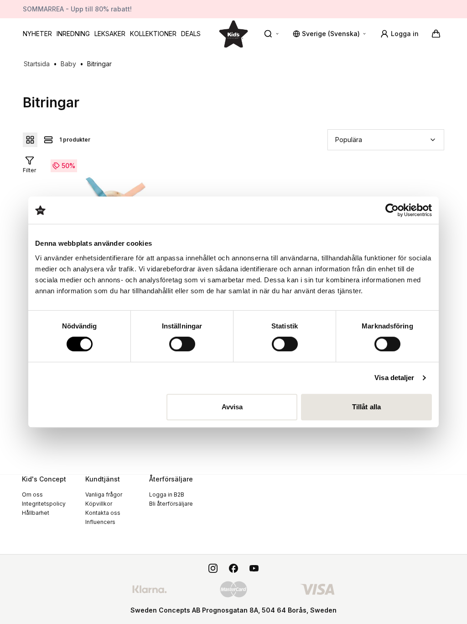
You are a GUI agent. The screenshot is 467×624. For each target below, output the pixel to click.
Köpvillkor (98, 503)
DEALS (191, 33)
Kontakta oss (102, 512)
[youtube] (254, 568)
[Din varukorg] (436, 34)
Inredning (73, 33)
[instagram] (213, 568)
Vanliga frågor (103, 494)
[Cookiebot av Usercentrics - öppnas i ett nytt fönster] (392, 210)
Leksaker (109, 33)
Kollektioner (153, 33)
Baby (68, 64)
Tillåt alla (366, 407)
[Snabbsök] (272, 34)
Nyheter (37, 33)
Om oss (32, 494)
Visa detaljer (394, 377)
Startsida (37, 64)
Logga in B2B (166, 494)
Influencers (100, 521)
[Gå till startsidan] (233, 33)
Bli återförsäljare (171, 503)
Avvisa (232, 407)
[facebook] (233, 568)
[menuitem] (37, 33)
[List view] (48, 139)
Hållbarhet (35, 512)
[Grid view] (30, 139)
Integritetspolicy (44, 503)
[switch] (182, 344)
